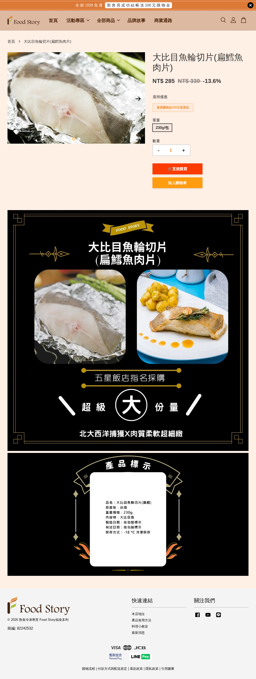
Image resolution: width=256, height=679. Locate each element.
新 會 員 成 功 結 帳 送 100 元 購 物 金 (138, 5)
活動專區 (75, 20)
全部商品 (106, 20)
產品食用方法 (141, 620)
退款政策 (136, 669)
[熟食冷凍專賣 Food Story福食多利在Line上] (218, 617)
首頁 (53, 20)
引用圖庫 (167, 669)
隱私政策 (152, 669)
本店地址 (138, 614)
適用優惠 (160, 97)
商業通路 (163, 20)
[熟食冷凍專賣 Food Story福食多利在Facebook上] (197, 617)
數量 (156, 141)
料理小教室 (140, 626)
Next (138, 99)
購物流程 (88, 669)
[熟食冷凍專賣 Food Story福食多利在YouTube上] (208, 617)
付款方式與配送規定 (112, 669)
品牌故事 (137, 20)
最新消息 (138, 633)
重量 (156, 120)
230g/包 (162, 127)
